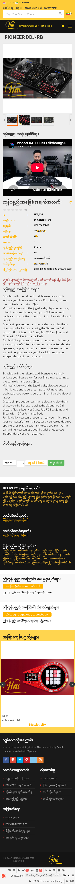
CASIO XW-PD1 (11, 719)
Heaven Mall (41, 263)
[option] (37, 684)
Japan (5, 716)
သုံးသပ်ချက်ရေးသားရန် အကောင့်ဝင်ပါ (27, 614)
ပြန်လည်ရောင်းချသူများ (17, 830)
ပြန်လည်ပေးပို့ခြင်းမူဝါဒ (55, 785)
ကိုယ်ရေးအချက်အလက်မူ (18, 792)
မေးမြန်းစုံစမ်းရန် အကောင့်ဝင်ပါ (23, 586)
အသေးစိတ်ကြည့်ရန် (37, 713)
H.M (36, 236)
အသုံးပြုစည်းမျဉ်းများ (16, 798)
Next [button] (72, 684)
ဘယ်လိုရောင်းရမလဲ (53, 798)
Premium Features (16, 824)
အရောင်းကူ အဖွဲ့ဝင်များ (17, 837)
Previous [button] (3, 684)
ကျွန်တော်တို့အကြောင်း (17, 778)
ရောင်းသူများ (12, 817)
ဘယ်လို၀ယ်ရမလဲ (52, 792)
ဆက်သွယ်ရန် (50, 778)
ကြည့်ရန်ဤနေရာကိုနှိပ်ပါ (15, 520)
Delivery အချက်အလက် (18, 785)
